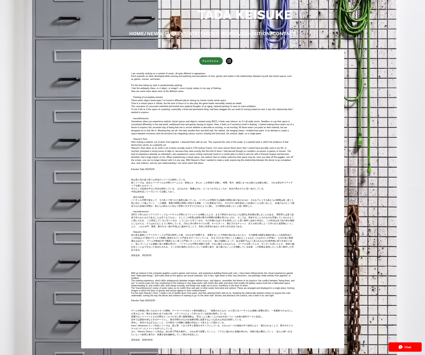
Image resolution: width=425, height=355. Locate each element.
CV (168, 33)
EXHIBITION (256, 33)
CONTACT (284, 33)
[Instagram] (229, 61)
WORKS (230, 33)
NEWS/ (155, 33)
